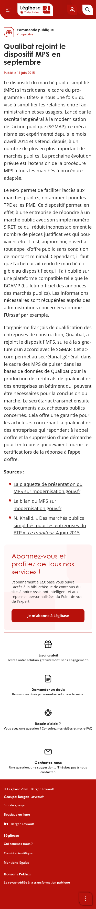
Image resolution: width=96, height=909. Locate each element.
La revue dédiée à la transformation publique (37, 882)
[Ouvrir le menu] (8, 10)
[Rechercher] (87, 10)
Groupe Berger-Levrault (24, 796)
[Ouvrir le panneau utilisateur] (72, 10)
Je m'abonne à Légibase (48, 615)
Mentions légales (16, 863)
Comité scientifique (18, 853)
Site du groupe (14, 805)
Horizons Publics (17, 874)
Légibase (11, 835)
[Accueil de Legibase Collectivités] (35, 9)
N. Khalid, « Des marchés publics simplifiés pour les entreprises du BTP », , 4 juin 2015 (50, 525)
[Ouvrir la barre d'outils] (85, 898)
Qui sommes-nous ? (18, 844)
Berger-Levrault (22, 824)
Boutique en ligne (17, 815)
